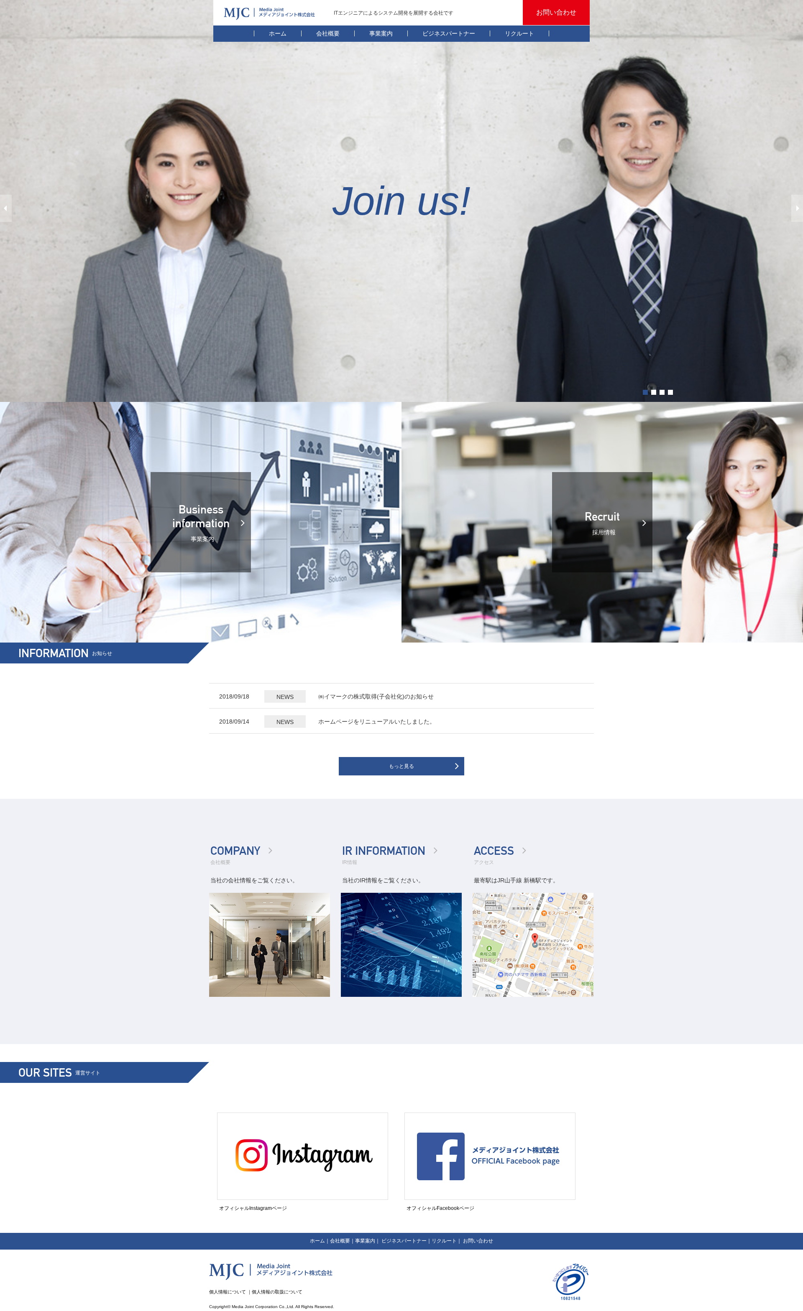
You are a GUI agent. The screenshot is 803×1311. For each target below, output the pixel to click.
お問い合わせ (478, 1241)
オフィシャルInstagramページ (253, 1208)
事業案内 (381, 33)
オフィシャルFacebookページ (440, 1208)
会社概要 (328, 33)
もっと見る (401, 766)
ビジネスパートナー (448, 33)
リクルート (519, 33)
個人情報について (227, 1291)
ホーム (277, 33)
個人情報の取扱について (277, 1291)
